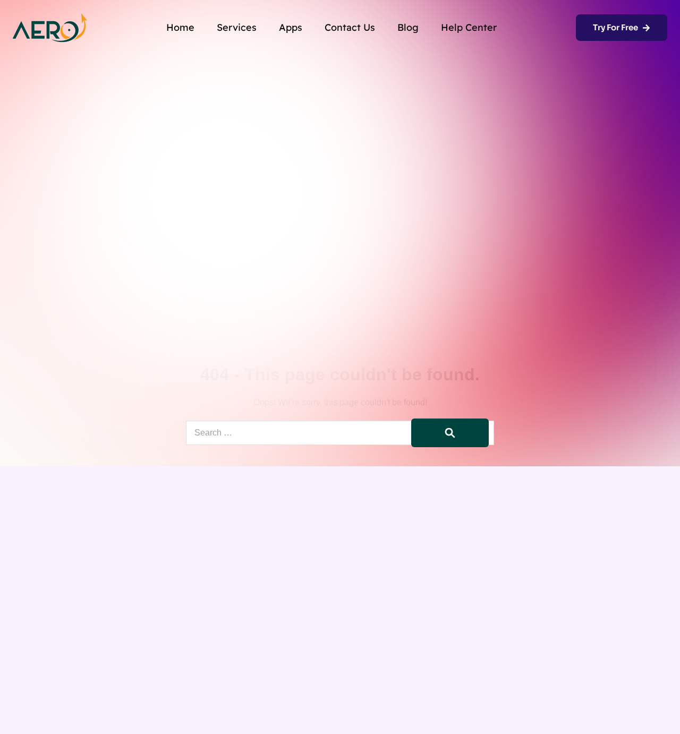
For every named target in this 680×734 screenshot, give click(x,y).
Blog (408, 27)
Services (237, 27)
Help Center (469, 27)
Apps (290, 27)
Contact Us (350, 27)
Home (180, 27)
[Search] (450, 433)
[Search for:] (340, 432)
